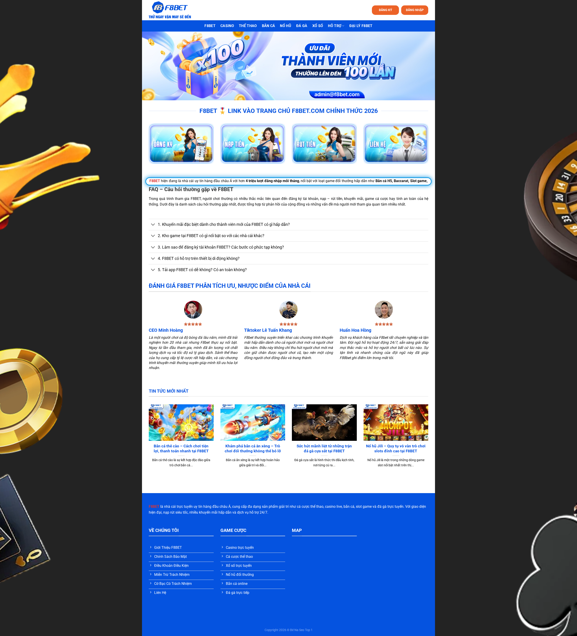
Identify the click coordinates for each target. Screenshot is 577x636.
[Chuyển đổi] (153, 225)
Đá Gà (301, 26)
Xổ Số (317, 26)
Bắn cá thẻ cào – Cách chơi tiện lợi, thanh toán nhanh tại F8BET (181, 448)
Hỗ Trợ (334, 26)
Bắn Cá (268, 26)
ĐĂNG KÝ (385, 10)
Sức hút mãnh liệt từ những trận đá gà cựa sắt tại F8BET (324, 448)
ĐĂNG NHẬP (415, 10)
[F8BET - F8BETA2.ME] (175, 10)
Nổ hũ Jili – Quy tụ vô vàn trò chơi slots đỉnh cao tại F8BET (396, 448)
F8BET (209, 26)
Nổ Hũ (285, 26)
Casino (227, 26)
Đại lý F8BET (361, 26)
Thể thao (248, 26)
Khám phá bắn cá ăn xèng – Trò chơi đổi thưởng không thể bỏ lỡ (253, 448)
